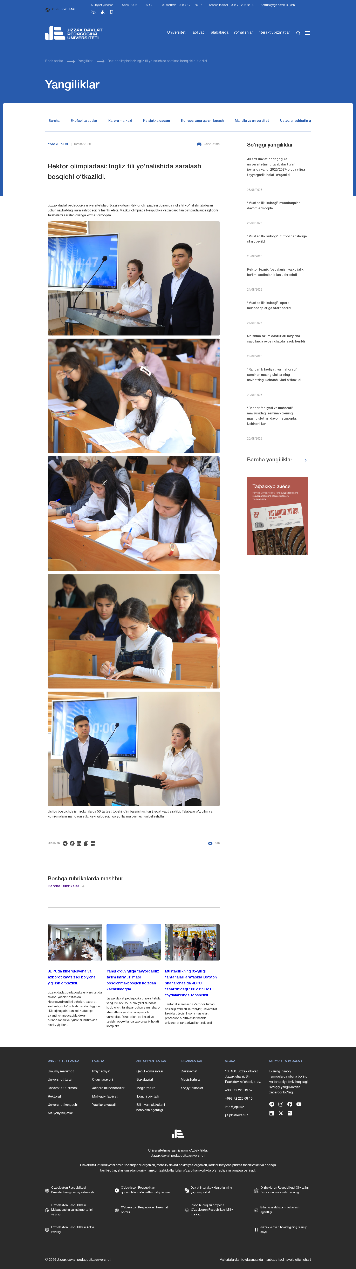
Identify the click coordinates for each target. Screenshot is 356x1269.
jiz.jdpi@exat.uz (236, 1115)
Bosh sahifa (54, 61)
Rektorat (54, 1096)
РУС (64, 9)
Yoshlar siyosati (104, 1105)
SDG (149, 5)
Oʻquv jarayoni (102, 1079)
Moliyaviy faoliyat (105, 1096)
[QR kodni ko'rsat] (94, 843)
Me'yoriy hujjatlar (60, 1113)
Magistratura (145, 1088)
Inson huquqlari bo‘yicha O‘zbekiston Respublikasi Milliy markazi (212, 1210)
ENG (72, 9)
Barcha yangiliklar (269, 459)
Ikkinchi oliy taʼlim (148, 1096)
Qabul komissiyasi (149, 1071)
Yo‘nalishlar (243, 32)
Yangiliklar (85, 61)
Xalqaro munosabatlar (108, 1088)
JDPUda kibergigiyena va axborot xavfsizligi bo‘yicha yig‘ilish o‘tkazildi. (72, 977)
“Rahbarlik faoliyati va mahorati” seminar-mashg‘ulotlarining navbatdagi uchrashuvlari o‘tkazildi (274, 375)
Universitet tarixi (59, 1079)
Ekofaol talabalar (84, 121)
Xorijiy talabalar (192, 1088)
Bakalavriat (144, 1079)
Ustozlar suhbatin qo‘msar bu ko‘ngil (308, 121)
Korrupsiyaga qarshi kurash (278, 5)
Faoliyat (197, 32)
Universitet (176, 32)
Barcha (54, 121)
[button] (93, 14)
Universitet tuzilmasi (62, 1088)
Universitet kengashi (62, 1105)
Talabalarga (218, 32)
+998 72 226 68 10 (239, 1098)
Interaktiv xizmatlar (274, 32)
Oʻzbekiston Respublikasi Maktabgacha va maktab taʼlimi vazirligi (72, 1210)
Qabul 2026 (129, 5)
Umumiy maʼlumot (61, 1071)
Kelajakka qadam (156, 121)
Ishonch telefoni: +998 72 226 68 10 (231, 5)
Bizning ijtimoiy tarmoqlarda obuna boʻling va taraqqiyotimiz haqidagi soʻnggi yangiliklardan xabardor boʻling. (288, 1082)
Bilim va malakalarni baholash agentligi (150, 1108)
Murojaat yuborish (102, 5)
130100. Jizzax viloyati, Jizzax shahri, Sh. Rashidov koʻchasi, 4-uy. (243, 1077)
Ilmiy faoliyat (101, 1071)
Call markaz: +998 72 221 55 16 (181, 5)
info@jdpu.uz (234, 1107)
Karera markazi (120, 121)
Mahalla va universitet (252, 121)
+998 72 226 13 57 (239, 1090)
